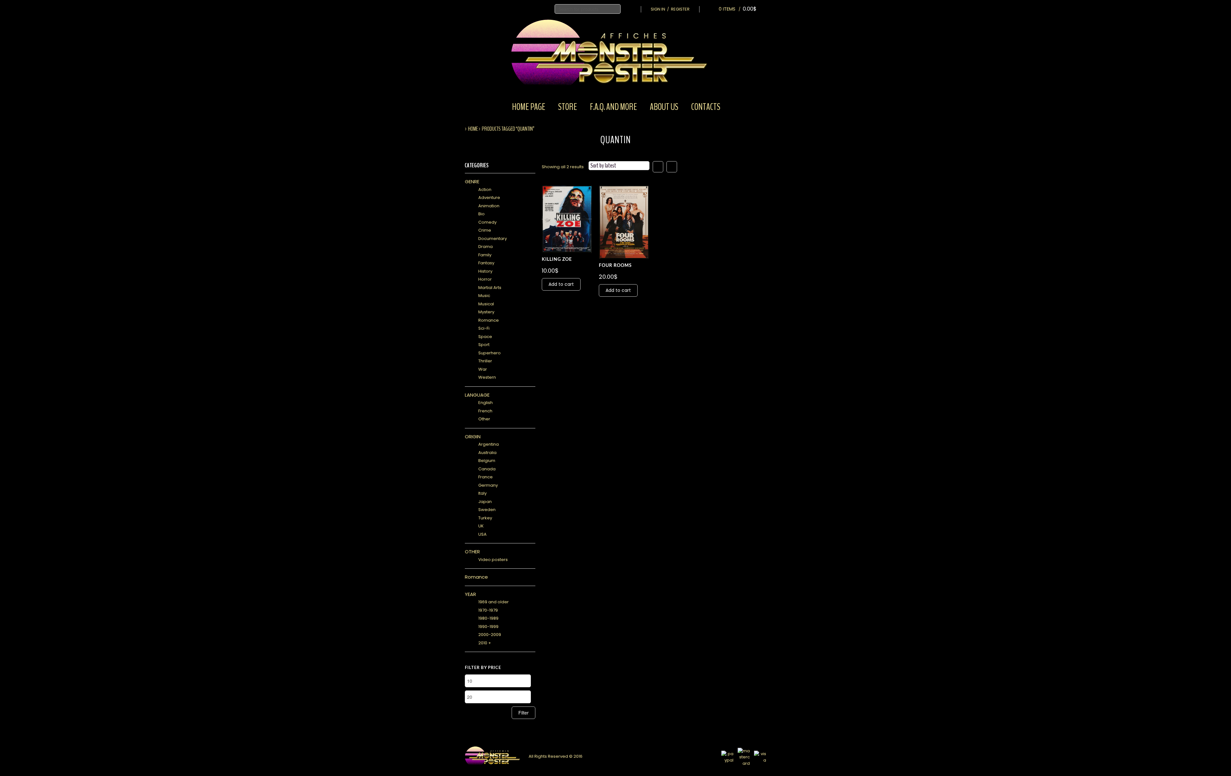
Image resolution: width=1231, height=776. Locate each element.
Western (487, 377)
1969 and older (493, 602)
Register (680, 9)
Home (473, 129)
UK (481, 526)
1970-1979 (488, 610)
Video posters (493, 560)
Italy (482, 493)
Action (484, 189)
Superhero (489, 353)
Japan (485, 502)
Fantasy (486, 263)
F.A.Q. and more (613, 106)
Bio (481, 214)
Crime (484, 230)
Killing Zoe (557, 259)
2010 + (484, 643)
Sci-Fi (484, 328)
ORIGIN (473, 436)
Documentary (492, 238)
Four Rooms (615, 265)
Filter (523, 712)
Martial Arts (489, 288)
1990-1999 (488, 626)
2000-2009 (489, 635)
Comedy (487, 222)
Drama (485, 247)
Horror (485, 279)
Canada (487, 469)
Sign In (658, 9)
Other (484, 419)
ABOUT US (664, 106)
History (485, 271)
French (485, 411)
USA (482, 534)
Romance (488, 320)
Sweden (487, 510)
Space (485, 337)
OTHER (472, 551)
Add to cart (561, 284)
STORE (567, 106)
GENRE (472, 181)
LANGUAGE (477, 395)
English (485, 403)
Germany (488, 485)
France (485, 477)
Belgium (486, 461)
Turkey (485, 518)
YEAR (470, 594)
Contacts (705, 106)
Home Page (528, 106)
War (482, 369)
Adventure (489, 197)
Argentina (488, 444)
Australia (487, 453)
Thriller (485, 361)
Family (484, 255)
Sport (484, 345)
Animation (488, 206)
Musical (486, 304)
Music (484, 296)
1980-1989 (488, 618)
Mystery (486, 312)
